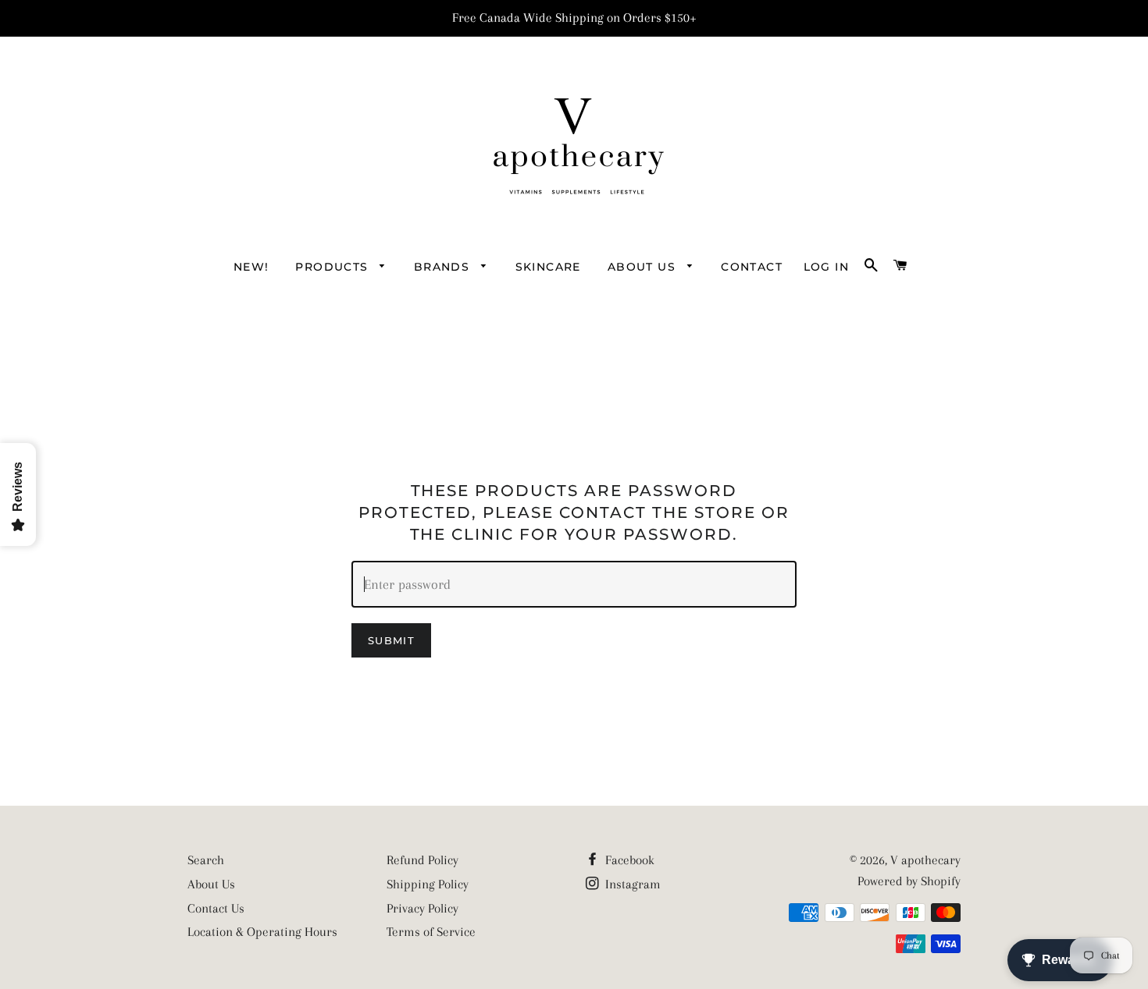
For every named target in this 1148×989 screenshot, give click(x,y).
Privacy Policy (422, 908)
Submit (391, 640)
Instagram (631, 884)
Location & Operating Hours (262, 931)
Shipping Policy (428, 884)
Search (205, 860)
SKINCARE (548, 267)
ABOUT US (644, 267)
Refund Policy (422, 860)
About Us (211, 884)
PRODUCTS (334, 267)
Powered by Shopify (909, 881)
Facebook (628, 860)
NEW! (251, 267)
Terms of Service (431, 931)
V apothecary (925, 860)
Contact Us (215, 908)
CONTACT (752, 267)
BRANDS (444, 267)
